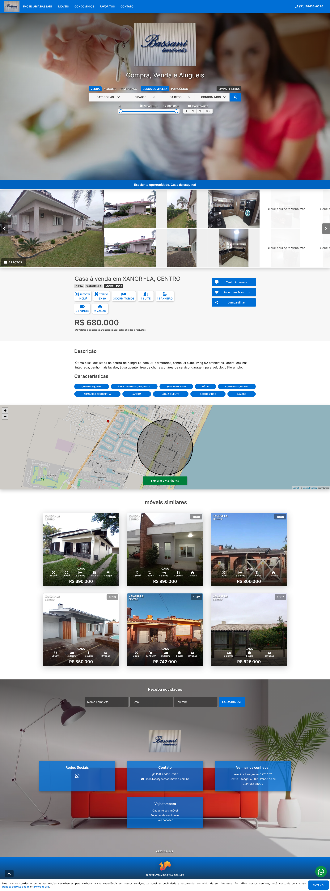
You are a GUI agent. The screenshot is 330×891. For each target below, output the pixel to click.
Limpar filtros (229, 89)
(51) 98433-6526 (311, 6)
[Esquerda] (4, 228)
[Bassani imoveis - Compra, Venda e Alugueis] (165, 45)
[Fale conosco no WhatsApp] (77, 775)
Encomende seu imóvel (165, 815)
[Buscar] (235, 97)
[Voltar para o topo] (9, 873)
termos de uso (40, 886)
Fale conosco (165, 820)
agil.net (179, 875)
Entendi (318, 885)
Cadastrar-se (231, 702)
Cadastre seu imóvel (165, 810)
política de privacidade (15, 886)
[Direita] (326, 228)
